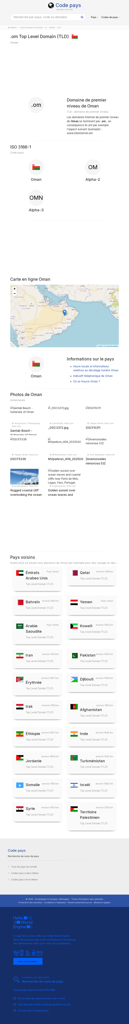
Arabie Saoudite (39, 631)
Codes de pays (109, 17)
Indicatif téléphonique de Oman (93, 376)
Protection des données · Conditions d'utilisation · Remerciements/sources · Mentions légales (64, 902)
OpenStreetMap (112, 346)
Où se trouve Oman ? (86, 381)
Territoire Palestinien (94, 817)
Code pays (68, 5)
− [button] (15, 293)
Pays (93, 17)
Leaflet (100, 346)
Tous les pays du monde (24, 866)
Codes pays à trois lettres (24, 879)
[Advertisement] (64, 70)
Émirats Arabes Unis (39, 578)
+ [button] (15, 289)
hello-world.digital (28, 961)
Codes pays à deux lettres (25, 873)
